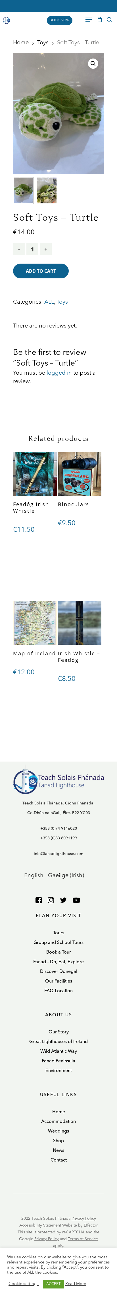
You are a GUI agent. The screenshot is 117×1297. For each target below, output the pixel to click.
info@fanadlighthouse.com (58, 854)
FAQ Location (58, 991)
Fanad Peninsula (58, 1061)
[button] (93, 64)
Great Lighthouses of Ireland (58, 1042)
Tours (58, 933)
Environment (58, 1071)
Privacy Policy (84, 1219)
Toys (43, 43)
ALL (49, 302)
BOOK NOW (60, 20)
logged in (59, 373)
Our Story (59, 1032)
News (58, 1150)
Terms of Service (83, 1239)
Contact (59, 1160)
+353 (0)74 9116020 (58, 829)
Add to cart (41, 271)
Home (21, 43)
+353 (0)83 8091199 (58, 838)
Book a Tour (58, 952)
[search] (109, 19)
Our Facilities (58, 981)
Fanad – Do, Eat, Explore (58, 962)
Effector (91, 1225)
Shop (58, 1141)
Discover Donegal (58, 971)
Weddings (58, 1131)
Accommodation (58, 1121)
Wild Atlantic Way (58, 1051)
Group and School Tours (58, 943)
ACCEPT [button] (53, 1284)
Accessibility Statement (40, 1225)
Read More (75, 1284)
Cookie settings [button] (24, 1284)
